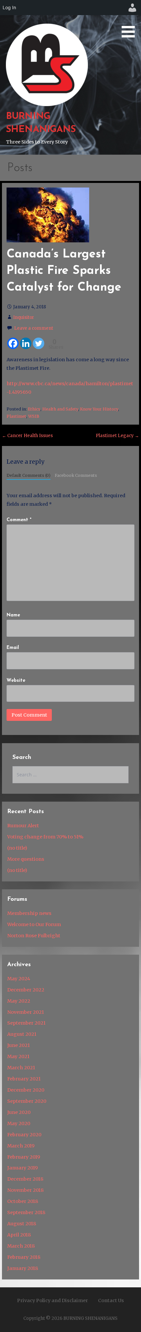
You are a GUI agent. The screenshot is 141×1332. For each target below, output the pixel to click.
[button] (130, 20)
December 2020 (25, 1090)
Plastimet (16, 416)
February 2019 (23, 1157)
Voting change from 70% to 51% (45, 837)
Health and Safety (60, 409)
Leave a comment (33, 328)
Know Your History (99, 409)
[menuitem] (132, 7)
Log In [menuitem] (9, 7)
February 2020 (24, 1135)
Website (16, 680)
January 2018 (22, 1268)
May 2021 (18, 1056)
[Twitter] (38, 343)
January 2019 (22, 1168)
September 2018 (26, 1212)
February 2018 (23, 1257)
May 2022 (18, 1001)
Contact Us (111, 1300)
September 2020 (26, 1101)
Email (13, 647)
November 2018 (25, 1190)
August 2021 (21, 1034)
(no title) (17, 848)
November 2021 (25, 1012)
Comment (19, 520)
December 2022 (25, 990)
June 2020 (18, 1112)
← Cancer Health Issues (27, 435)
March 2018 (21, 1246)
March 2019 (20, 1146)
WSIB (33, 416)
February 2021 (24, 1079)
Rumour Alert (23, 826)
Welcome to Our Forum (34, 924)
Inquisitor (23, 317)
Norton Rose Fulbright (33, 936)
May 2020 (18, 1123)
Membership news (29, 913)
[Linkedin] (25, 343)
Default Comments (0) (28, 475)
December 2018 (25, 1179)
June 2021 (18, 1045)
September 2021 (26, 1023)
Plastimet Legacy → (117, 435)
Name (13, 615)
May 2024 (18, 979)
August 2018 (21, 1224)
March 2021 (21, 1068)
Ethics (34, 409)
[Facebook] (13, 343)
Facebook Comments (76, 475)
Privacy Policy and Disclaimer (52, 1300)
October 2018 (22, 1201)
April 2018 (19, 1235)
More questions (25, 859)
